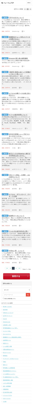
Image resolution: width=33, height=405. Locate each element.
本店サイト (6, 343)
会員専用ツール (7, 340)
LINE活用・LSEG (7, 325)
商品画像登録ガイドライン (9, 371)
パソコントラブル (7, 395)
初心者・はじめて (7, 306)
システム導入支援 (7, 383)
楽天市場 (5, 309)
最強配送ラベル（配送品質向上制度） (12, 337)
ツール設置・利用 (7, 346)
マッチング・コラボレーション (10, 358)
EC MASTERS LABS (7, 392)
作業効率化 (6, 389)
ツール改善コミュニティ (9, 374)
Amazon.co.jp (6, 322)
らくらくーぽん (7, 331)
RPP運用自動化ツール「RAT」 (10, 328)
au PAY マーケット (7, 316)
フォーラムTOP (8, 3)
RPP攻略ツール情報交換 (9, 368)
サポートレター (7, 398)
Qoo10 (5, 319)
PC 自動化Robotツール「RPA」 (11, 377)
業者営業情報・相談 (8, 380)
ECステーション (7, 352)
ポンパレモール (7, 334)
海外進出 (5, 355)
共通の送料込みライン (8, 349)
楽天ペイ (5, 365)
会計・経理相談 (7, 386)
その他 (4, 401)
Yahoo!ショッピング (8, 312)
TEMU (4, 361)
